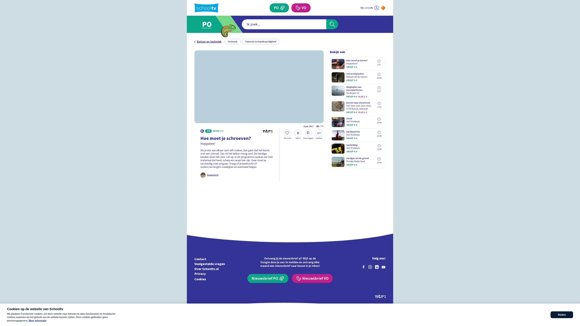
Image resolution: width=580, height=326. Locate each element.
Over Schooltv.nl (206, 269)
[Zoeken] (332, 24)
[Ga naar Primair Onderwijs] (209, 24)
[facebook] (363, 267)
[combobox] (284, 24)
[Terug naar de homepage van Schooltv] (206, 8)
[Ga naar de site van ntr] (380, 296)
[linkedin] (377, 267)
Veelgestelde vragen (209, 264)
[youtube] (383, 267)
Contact (200, 259)
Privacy (200, 274)
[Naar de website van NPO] (383, 7)
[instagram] (370, 267)
